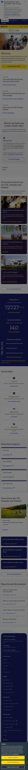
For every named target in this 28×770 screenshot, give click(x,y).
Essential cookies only (13, 762)
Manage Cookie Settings (13, 767)
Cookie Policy (16, 754)
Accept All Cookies (13, 757)
